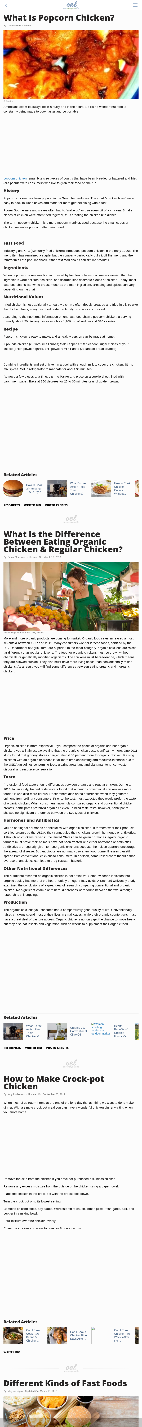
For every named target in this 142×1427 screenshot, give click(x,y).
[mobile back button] (6, 5)
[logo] (71, 5)
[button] (6, 5)
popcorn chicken (15, 178)
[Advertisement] (71, 149)
